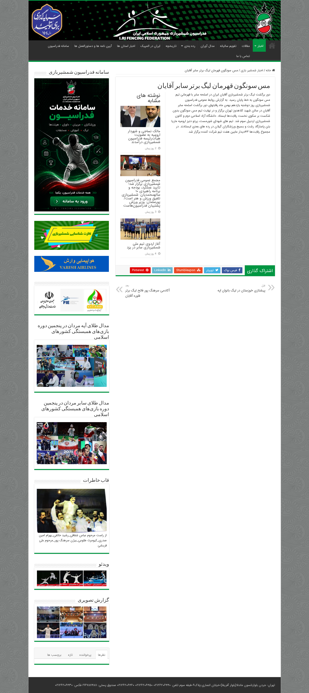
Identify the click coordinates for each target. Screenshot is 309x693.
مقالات (246, 46)
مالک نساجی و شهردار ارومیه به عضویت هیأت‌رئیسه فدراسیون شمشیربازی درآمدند (144, 136)
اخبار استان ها (126, 46)
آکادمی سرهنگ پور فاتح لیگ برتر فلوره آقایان (147, 290)
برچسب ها (54, 654)
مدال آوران (208, 46)
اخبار (260, 46)
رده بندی (189, 46)
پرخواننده (85, 654)
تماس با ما (243, 56)
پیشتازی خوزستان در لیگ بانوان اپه (241, 288)
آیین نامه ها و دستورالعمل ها (93, 46)
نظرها (101, 654)
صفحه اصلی (272, 45)
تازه (70, 654)
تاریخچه (171, 46)
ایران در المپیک (150, 46)
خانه (269, 70)
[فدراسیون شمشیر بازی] (154, 20)
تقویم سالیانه (228, 46)
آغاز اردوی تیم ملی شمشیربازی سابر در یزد (143, 245)
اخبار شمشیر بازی (252, 70)
